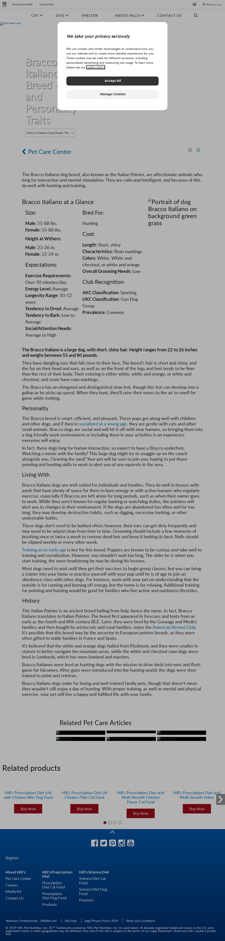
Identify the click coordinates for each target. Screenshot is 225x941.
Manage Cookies (112, 94)
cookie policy (95, 67)
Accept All (112, 81)
